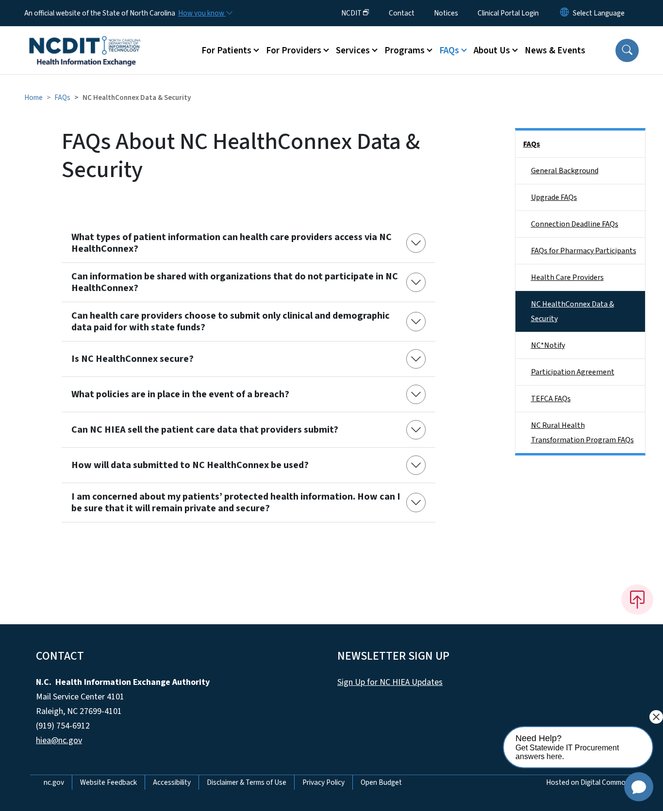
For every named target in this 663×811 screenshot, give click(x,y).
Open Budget (381, 782)
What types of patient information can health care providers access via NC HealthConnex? (231, 243)
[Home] (85, 39)
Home (33, 97)
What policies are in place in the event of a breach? (180, 394)
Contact (401, 13)
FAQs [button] (449, 50)
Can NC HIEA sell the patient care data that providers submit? (204, 430)
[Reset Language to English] (564, 13)
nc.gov (54, 782)
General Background (564, 170)
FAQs (62, 97)
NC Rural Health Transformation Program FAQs (582, 432)
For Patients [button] (226, 50)
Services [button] (353, 50)
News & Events (555, 50)
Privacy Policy (323, 782)
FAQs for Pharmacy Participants (583, 250)
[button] (627, 50)
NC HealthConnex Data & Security (572, 311)
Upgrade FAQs (554, 197)
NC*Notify (548, 345)
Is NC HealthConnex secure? (132, 359)
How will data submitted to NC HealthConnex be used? (190, 465)
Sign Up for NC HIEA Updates (390, 682)
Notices (446, 13)
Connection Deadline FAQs (574, 224)
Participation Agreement (572, 372)
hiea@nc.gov (59, 740)
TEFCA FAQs (551, 398)
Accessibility (172, 782)
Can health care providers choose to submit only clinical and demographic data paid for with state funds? (230, 321)
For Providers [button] (293, 50)
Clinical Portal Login (508, 13)
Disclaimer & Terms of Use (246, 782)
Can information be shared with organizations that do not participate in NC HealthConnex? (234, 282)
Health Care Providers (567, 277)
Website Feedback (108, 782)
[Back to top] (637, 599)
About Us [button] (492, 50)
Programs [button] (404, 50)
